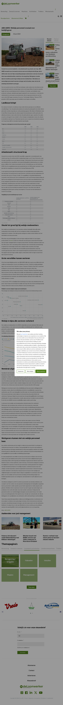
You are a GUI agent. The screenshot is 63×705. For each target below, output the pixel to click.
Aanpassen (20, 371)
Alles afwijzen (30, 371)
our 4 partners (24, 334)
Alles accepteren (41, 371)
